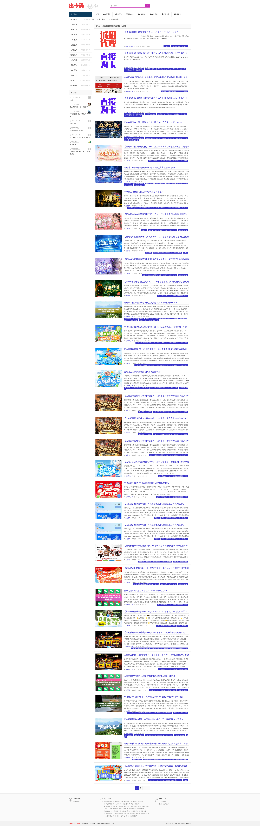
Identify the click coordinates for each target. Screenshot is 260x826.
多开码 (164, 91)
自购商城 (73, 24)
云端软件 (143, 14)
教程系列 (128, 711)
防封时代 (184, 46)
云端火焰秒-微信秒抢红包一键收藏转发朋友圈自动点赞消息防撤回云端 (156, 743)
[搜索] (147, 6)
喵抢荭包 (155, 14)
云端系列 (73, 50)
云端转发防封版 (134, 140)
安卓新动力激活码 (174, 342)
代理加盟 (73, 19)
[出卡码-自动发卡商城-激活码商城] (76, 7)
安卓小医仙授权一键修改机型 (140, 387)
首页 (97, 14)
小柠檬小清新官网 (177, 183)
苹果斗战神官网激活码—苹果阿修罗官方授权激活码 (160, 138)
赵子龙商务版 (183, 91)
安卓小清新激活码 (131, 816)
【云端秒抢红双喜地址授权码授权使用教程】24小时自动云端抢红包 (154, 632)
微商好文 (184, 207)
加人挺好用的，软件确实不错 (79, 107)
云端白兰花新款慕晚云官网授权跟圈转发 (142, 372)
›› (147, 788)
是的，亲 (73, 123)
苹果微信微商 (135, 811)
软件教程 (182, 69)
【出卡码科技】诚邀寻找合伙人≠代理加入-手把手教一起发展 (151, 32)
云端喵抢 (128, 780)
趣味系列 (73, 70)
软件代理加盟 (129, 46)
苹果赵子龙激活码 (162, 342)
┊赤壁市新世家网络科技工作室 (105, 823)
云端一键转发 (183, 160)
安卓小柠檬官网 (176, 46)
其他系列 (178, 14)
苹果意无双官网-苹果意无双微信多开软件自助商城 (146, 483)
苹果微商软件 (108, 813)
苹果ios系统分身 (139, 185)
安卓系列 (73, 40)
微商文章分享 (129, 91)
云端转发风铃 (183, 365)
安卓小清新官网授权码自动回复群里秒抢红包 (158, 183)
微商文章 (73, 29)
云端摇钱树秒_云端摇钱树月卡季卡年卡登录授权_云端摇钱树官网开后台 (156, 655)
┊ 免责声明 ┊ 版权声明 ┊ (89, 823)
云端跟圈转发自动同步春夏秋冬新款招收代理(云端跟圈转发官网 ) (153, 719)
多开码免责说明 (164, 804)
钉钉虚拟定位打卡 (173, 91)
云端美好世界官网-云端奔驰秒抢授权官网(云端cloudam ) (149, 676)
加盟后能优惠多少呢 (76, 130)
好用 (71, 100)
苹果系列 (73, 34)
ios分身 (176, 561)
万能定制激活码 (118, 813)
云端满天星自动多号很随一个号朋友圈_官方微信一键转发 (150, 167)
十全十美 (138, 70)
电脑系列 (73, 45)
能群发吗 (73, 144)
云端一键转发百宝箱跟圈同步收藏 (111, 26)
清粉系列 (73, 65)
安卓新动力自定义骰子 (111, 811)
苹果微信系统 (139, 69)
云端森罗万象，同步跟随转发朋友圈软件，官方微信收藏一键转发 (153, 122)
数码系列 (73, 85)
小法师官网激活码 (161, 207)
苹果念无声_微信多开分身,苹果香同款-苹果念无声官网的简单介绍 (153, 697)
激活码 (165, 275)
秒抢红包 (168, 69)
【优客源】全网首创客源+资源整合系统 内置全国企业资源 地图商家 (154, 504)
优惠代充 (73, 75)
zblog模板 (188, 823)
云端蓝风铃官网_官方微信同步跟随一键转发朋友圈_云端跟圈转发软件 (155, 349)
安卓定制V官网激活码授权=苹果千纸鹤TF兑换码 (145, 590)
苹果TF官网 (143, 320)
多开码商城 (119, 806)
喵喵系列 (73, 55)
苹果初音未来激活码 (181, 759)
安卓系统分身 (160, 69)
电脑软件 (131, 14)
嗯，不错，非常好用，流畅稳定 (80, 137)
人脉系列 (128, 518)
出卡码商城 (77, 801)
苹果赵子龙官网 (129, 69)
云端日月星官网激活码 (174, 207)
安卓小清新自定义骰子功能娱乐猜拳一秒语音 (158, 318)
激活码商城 (179, 138)
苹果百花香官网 (150, 69)
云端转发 (166, 46)
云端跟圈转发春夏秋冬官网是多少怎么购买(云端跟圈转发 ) (150, 302)
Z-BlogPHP (176, 823)
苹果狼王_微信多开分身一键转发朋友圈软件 (144, 192)
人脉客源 (73, 60)
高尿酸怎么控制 (162, 605)
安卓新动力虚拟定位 (133, 809)
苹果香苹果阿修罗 (150, 114)
